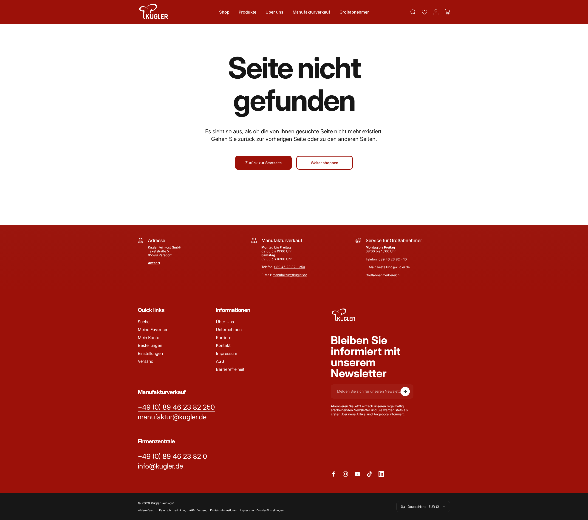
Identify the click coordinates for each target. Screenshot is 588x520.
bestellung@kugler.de (393, 267)
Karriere (223, 337)
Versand (145, 361)
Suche (144, 321)
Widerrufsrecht (147, 510)
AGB (220, 361)
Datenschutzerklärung (173, 510)
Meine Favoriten (153, 329)
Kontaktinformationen (223, 510)
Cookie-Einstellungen (270, 510)
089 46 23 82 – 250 (289, 267)
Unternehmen (229, 329)
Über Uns (225, 321)
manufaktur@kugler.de (290, 275)
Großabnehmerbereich (382, 275)
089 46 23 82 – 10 (393, 259)
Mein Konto (148, 337)
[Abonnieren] (405, 391)
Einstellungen (150, 353)
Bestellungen (150, 345)
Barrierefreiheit (230, 369)
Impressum (226, 353)
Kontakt (223, 345)
